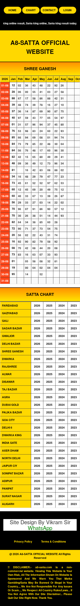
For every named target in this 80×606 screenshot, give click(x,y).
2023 (74, 305)
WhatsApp (40, 528)
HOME (12, 10)
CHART (31, 10)
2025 (49, 305)
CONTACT (49, 10)
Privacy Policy (23, 541)
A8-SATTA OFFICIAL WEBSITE (40, 47)
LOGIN (67, 10)
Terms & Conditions (53, 541)
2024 (61, 305)
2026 (37, 305)
